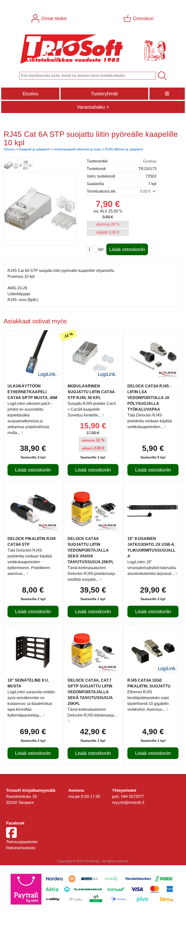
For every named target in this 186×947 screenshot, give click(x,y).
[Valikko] (167, 94)
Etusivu (30, 93)
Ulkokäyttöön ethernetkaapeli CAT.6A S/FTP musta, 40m (32, 392)
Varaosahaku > (93, 107)
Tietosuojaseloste (22, 842)
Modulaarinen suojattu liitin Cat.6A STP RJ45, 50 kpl (91, 392)
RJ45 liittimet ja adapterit (124, 149)
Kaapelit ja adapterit (34, 149)
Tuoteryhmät (104, 93)
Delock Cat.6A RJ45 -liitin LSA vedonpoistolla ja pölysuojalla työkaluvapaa (149, 397)
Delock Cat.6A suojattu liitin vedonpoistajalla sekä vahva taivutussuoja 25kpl (91, 550)
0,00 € (146, 191)
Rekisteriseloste (20, 848)
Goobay (149, 161)
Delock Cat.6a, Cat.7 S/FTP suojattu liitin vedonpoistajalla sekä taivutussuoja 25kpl (90, 692)
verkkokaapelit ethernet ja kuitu (77, 149)
